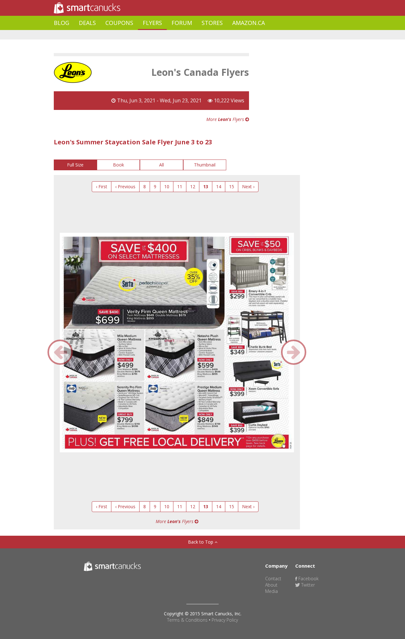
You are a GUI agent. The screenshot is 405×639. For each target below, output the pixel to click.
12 (192, 187)
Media (271, 591)
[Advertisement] (169, 35)
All (161, 165)
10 (166, 187)
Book (118, 165)
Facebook (308, 579)
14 (218, 187)
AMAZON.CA (248, 23)
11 (179, 187)
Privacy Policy (225, 620)
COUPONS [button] (119, 23)
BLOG (61, 23)
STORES (212, 23)
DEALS (87, 23)
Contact (273, 579)
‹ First (101, 187)
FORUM (181, 23)
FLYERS (152, 23)
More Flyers (225, 119)
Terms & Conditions (187, 620)
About (271, 585)
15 (231, 187)
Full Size (75, 165)
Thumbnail (204, 165)
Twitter (307, 585)
